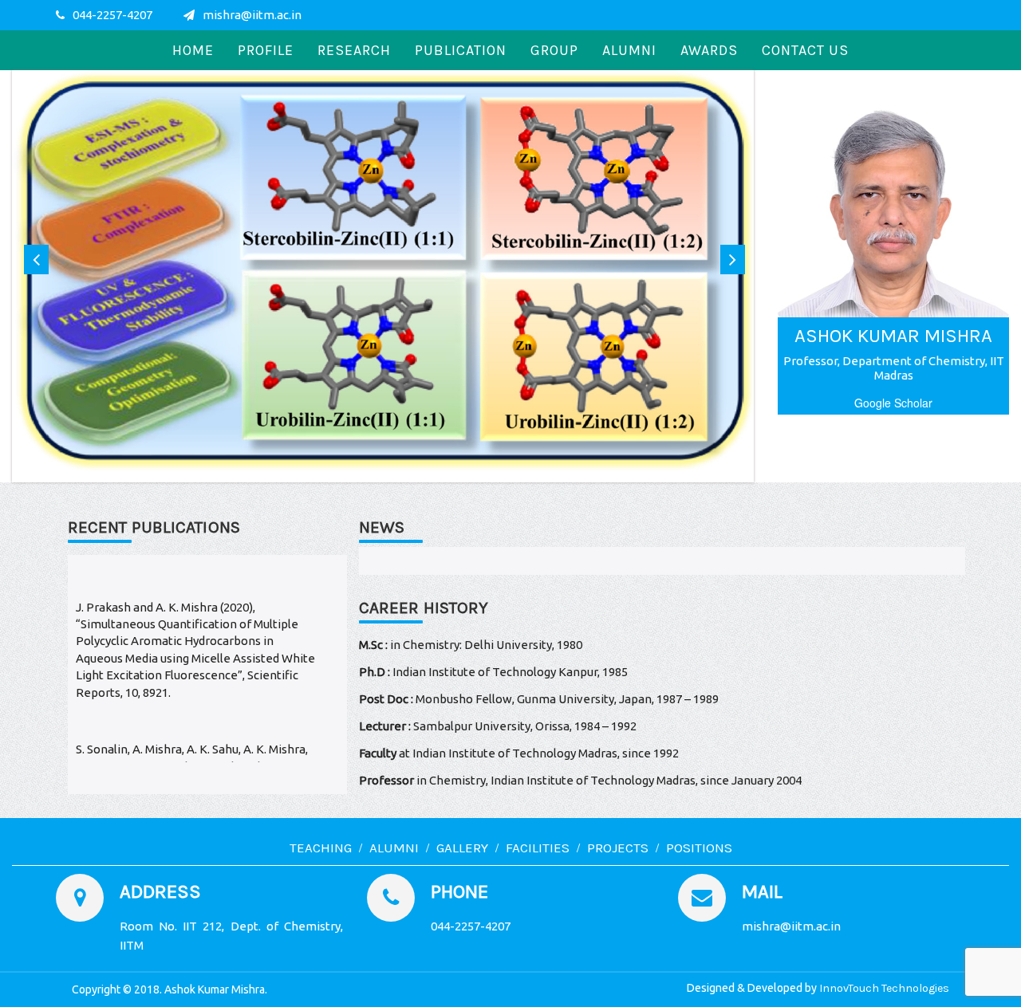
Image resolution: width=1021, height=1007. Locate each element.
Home (193, 50)
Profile (266, 50)
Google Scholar (893, 403)
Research (354, 50)
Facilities (538, 848)
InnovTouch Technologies (884, 988)
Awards (709, 50)
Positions (699, 848)
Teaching (321, 848)
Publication (461, 50)
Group (554, 50)
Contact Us (805, 50)
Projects (617, 848)
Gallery (462, 848)
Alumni (629, 50)
